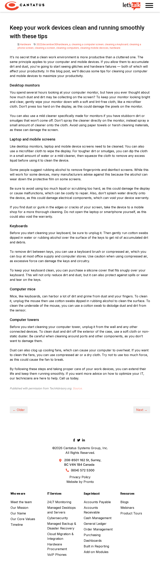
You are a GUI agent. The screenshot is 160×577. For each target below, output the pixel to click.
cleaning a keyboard (116, 44)
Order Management (98, 529)
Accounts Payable (97, 502)
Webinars (127, 508)
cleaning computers (67, 47)
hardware (115, 47)
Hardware (25, 44)
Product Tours (131, 513)
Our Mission (19, 508)
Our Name (18, 513)
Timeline (17, 525)
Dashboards (93, 541)
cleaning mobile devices (94, 47)
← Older (19, 410)
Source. (78, 388)
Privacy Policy (80, 477)
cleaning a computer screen (88, 44)
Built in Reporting (96, 546)
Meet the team (21, 502)
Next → (141, 410)
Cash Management (97, 518)
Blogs (124, 502)
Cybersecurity (57, 518)
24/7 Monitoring (59, 502)
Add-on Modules (96, 552)
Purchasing (92, 535)
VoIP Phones (57, 555)
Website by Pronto (80, 482)
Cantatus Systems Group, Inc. (85, 448)
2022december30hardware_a (53, 44)
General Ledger (95, 524)
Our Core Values (23, 519)
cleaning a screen (45, 47)
